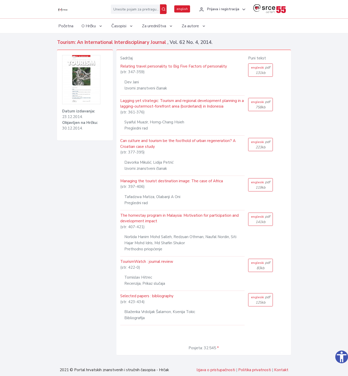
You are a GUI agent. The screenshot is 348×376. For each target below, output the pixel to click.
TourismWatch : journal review (146, 261)
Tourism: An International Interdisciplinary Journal (112, 42)
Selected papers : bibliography (146, 296)
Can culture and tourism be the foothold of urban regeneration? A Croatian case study (178, 143)
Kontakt (281, 369)
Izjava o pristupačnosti (215, 369)
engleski (260, 70)
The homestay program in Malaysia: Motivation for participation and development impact (179, 218)
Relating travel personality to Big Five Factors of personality (173, 66)
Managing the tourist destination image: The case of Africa (171, 181)
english (182, 9)
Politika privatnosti (254, 369)
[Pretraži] (163, 9)
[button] (221, 9)
